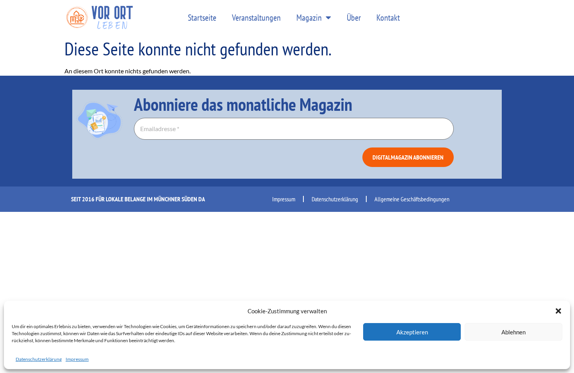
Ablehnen (513, 332)
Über (354, 17)
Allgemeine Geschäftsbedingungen (411, 199)
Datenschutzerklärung (39, 359)
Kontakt (388, 17)
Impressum (77, 359)
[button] (558, 311)
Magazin (309, 17)
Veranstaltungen (256, 17)
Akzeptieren (412, 332)
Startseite (202, 17)
